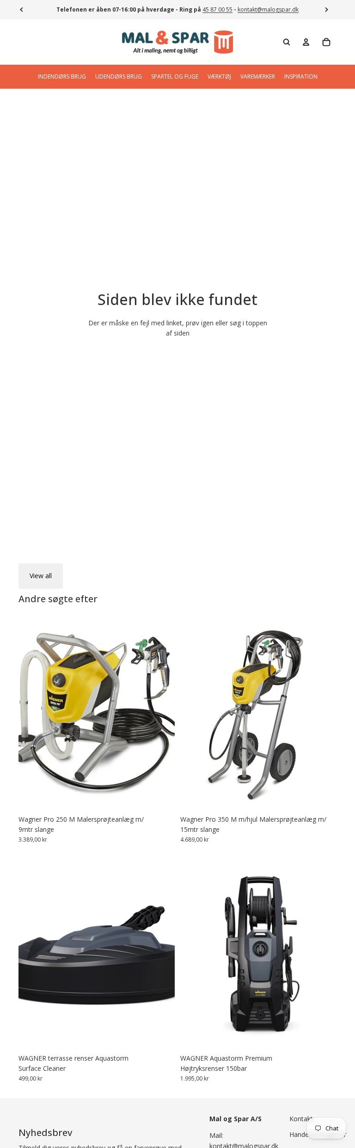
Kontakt (301, 1118)
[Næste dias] (161, 952)
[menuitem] (62, 77)
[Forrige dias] (32, 952)
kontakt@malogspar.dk (268, 9)
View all (41, 575)
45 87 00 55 (217, 9)
